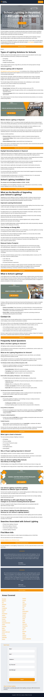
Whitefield (14, 540)
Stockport (24, 613)
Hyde (23, 602)
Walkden (4, 630)
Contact (40, 1)
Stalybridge (4, 637)
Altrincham (24, 624)
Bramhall (24, 631)
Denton (3, 639)
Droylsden (4, 626)
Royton (17, 540)
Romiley (24, 616)
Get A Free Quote (22, 590)
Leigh (23, 620)
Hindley (24, 627)
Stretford (24, 598)
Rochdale (3, 540)
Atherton (24, 605)
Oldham (3, 615)
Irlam (23, 609)
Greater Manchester (6, 622)
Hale (23, 629)
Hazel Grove (25, 625)
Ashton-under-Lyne (6, 631)
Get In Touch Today (22, 46)
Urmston (24, 600)
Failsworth (4, 617)
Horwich (24, 614)
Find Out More (22, 270)
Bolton (3, 628)
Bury (10, 540)
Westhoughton (25, 611)
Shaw (3, 611)
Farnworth (4, 620)
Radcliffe (4, 609)
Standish (24, 636)
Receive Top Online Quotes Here (22, 189)
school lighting (31, 42)
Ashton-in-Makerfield (26, 638)
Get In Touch (22, 337)
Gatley (23, 618)
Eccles (3, 633)
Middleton (7, 540)
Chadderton (4, 608)
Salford (3, 624)
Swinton (3, 619)
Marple (23, 622)
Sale (23, 607)
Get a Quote (21, 23)
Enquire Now (22, 431)
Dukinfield (4, 635)
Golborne (24, 635)
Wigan (23, 633)
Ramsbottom (4, 613)
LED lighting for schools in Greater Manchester (10, 71)
